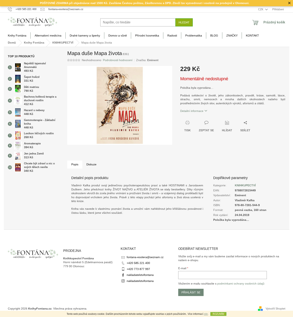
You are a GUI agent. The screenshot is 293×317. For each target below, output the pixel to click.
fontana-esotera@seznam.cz (145, 257)
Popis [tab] (74, 164)
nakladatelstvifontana (140, 274)
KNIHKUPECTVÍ (245, 185)
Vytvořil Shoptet (275, 308)
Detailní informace (191, 111)
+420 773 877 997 (138, 269)
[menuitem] (17, 35)
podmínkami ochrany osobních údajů (240, 283)
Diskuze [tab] (91, 164)
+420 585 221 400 (138, 263)
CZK (261, 9)
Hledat (184, 22)
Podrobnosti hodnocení (118, 60)
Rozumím (218, 314)
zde (206, 314)
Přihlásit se (190, 292)
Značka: (147, 60)
